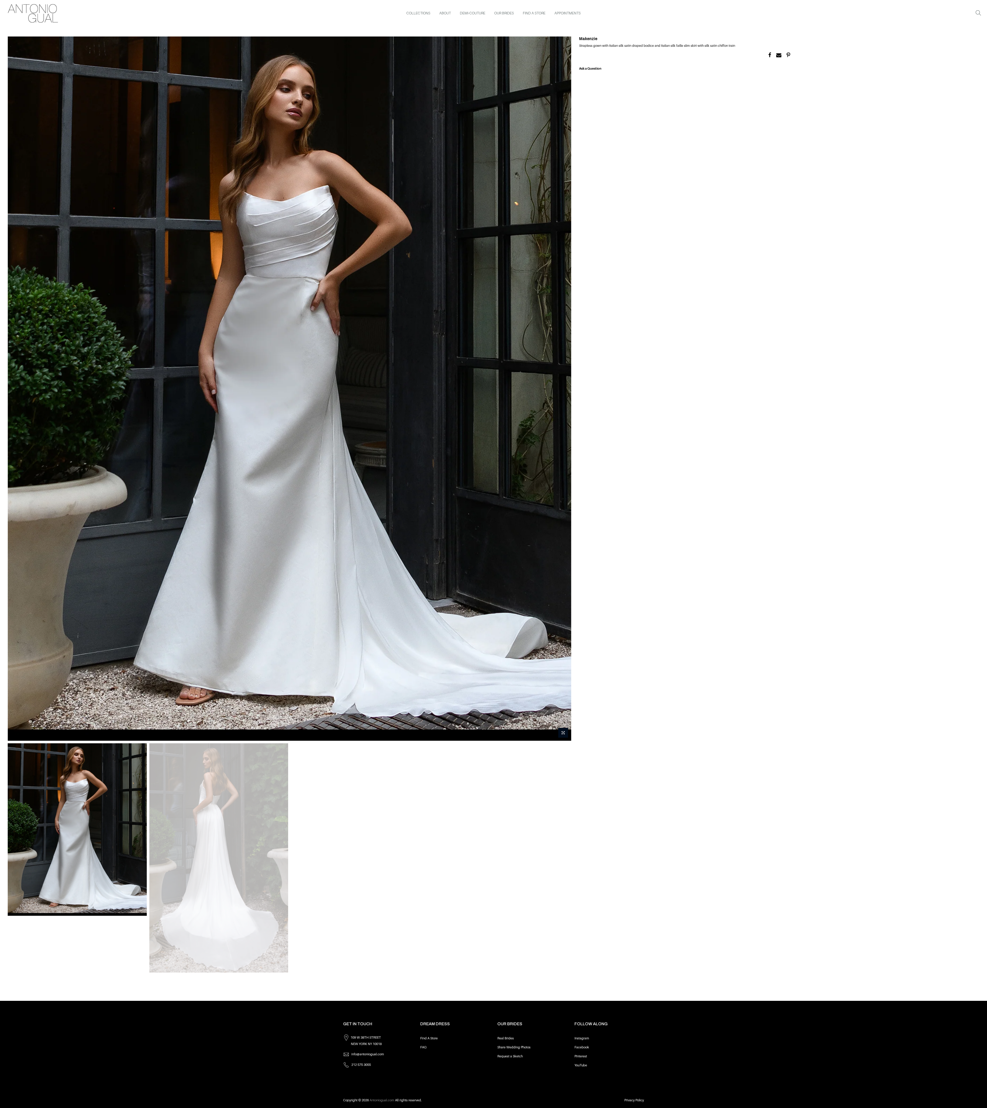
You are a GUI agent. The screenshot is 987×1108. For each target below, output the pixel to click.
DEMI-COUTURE (472, 13)
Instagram (581, 1038)
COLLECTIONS (418, 13)
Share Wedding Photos (514, 1047)
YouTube (580, 1065)
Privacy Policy (634, 1100)
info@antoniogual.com (367, 1054)
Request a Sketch (510, 1056)
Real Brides (505, 1038)
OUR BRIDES (504, 13)
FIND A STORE (534, 13)
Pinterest (580, 1056)
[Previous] (16, 388)
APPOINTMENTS (567, 13)
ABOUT (445, 13)
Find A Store (429, 1038)
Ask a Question (590, 68)
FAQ (423, 1047)
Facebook (581, 1047)
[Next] (562, 388)
